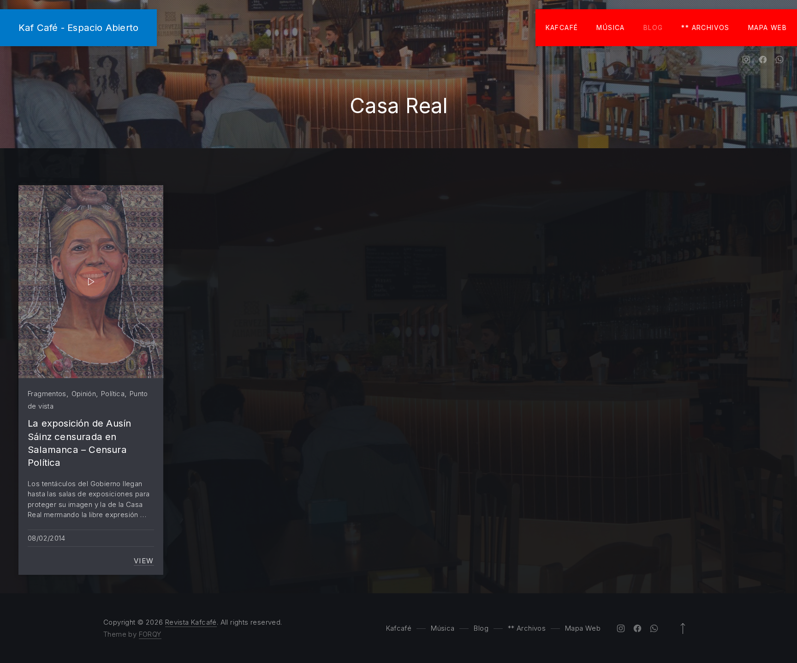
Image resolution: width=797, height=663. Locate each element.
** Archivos (705, 27)
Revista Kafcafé (191, 622)
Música (610, 27)
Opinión (83, 393)
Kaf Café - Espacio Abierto (78, 27)
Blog (653, 27)
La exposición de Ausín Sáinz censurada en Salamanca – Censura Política (79, 442)
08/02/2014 (46, 538)
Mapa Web (767, 27)
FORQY (150, 634)
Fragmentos (47, 393)
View (144, 561)
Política (113, 393)
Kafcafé (562, 27)
